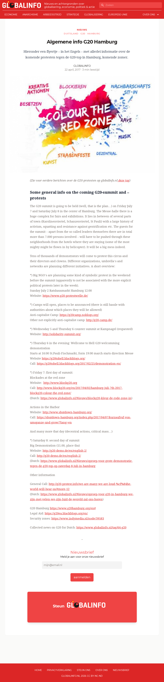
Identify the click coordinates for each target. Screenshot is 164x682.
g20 (83, 33)
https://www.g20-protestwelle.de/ (65, 296)
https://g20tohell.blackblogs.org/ (63, 358)
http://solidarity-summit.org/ (62, 334)
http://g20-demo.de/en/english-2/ (65, 450)
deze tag (123, 180)
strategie (73, 14)
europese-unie (117, 14)
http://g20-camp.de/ (99, 320)
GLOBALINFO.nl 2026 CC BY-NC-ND (82, 675)
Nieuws (82, 29)
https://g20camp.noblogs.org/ (79, 315)
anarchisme (30, 14)
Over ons (101, 670)
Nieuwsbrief (121, 670)
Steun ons (83, 670)
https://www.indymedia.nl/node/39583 (77, 518)
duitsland (71, 33)
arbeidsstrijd (52, 14)
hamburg (93, 33)
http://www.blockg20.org (60, 383)
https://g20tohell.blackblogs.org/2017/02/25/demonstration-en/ (79, 363)
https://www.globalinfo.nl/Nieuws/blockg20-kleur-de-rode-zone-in (86, 398)
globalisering (93, 14)
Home (38, 670)
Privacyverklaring (59, 670)
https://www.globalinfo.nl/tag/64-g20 (101, 527)
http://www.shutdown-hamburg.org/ (67, 412)
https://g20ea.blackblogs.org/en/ (66, 513)
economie (10, 14)
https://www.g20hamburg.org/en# (73, 508)
